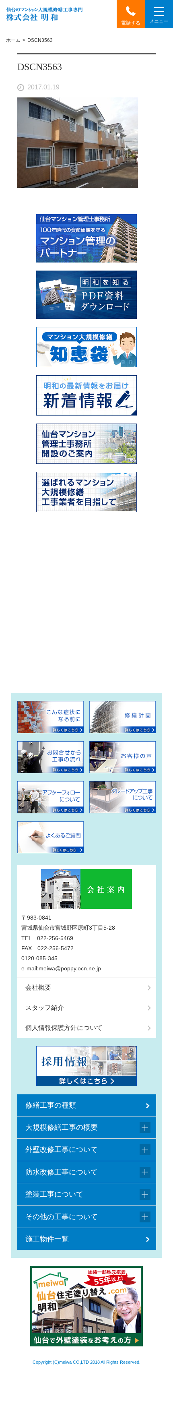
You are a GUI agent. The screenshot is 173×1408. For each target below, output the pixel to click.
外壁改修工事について (61, 1149)
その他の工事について (61, 1217)
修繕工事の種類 (50, 1105)
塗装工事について (54, 1194)
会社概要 (38, 987)
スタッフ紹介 (44, 1007)
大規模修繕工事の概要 (61, 1127)
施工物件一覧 (47, 1239)
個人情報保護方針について (64, 1027)
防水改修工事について (61, 1172)
